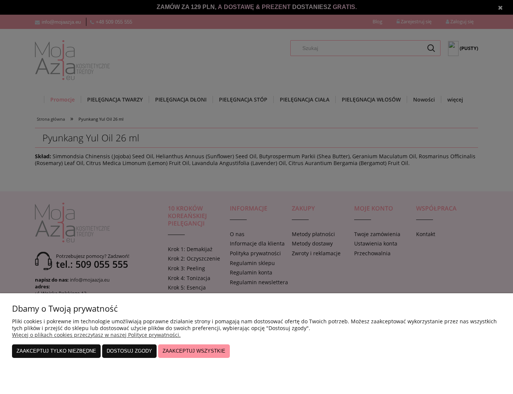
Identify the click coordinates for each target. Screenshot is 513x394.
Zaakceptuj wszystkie (194, 351)
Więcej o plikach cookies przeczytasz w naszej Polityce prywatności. (96, 334)
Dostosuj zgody (129, 351)
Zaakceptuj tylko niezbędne (56, 351)
